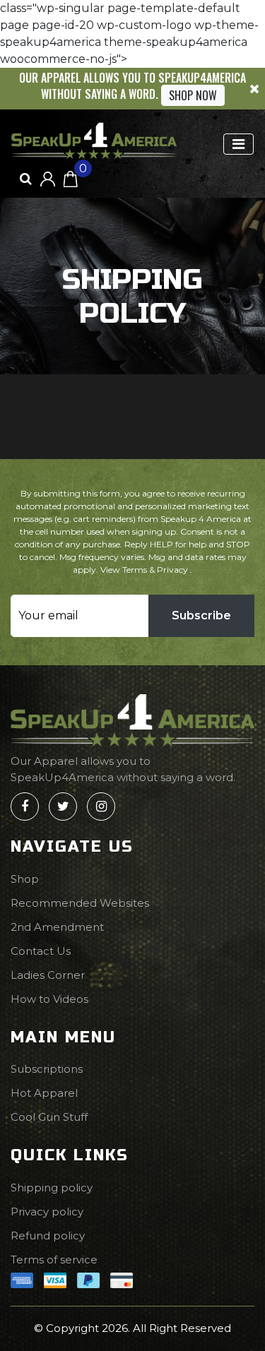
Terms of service (54, 1259)
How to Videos (49, 999)
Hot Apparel (44, 1093)
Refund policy (48, 1235)
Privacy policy (47, 1211)
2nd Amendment (57, 927)
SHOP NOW (193, 95)
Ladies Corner (48, 975)
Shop (25, 879)
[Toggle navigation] (238, 144)
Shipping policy (52, 1187)
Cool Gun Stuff (49, 1117)
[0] (71, 178)
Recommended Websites (80, 903)
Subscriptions (47, 1069)
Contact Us (41, 951)
